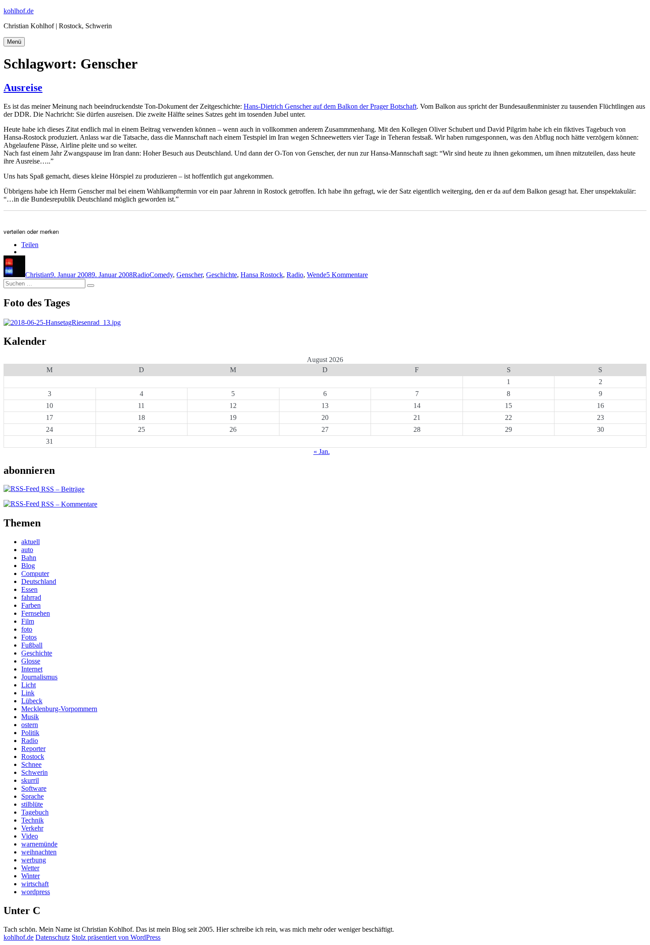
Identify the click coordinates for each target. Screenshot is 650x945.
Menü (14, 41)
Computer (35, 573)
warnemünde (39, 844)
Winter (30, 876)
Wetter (30, 868)
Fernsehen (35, 613)
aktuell (30, 541)
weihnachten (39, 852)
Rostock (32, 756)
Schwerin (34, 772)
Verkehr (32, 828)
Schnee (31, 764)
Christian (37, 274)
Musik (30, 716)
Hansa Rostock (262, 274)
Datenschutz (52, 937)
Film (27, 621)
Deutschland (38, 581)
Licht (28, 685)
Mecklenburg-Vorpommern (59, 709)
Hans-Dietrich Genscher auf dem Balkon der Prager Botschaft (330, 106)
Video (29, 836)
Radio (141, 274)
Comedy (161, 274)
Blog (28, 565)
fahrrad (31, 597)
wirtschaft (35, 884)
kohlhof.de (19, 11)
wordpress (35, 891)
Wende (316, 274)
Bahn (28, 557)
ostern (29, 724)
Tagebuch (35, 812)
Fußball (31, 645)
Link (27, 693)
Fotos (29, 637)
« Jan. (322, 451)
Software (33, 788)
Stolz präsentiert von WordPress (116, 937)
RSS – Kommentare (68, 504)
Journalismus (39, 677)
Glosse (30, 661)
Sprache (32, 796)
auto (27, 549)
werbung (33, 860)
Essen (29, 589)
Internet (31, 669)
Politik (30, 732)
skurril (30, 780)
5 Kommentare (347, 274)
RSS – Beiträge (61, 489)
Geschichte (221, 274)
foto (26, 629)
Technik (32, 820)
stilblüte (32, 804)
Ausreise (23, 87)
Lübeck (31, 701)
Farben (31, 605)
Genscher (189, 274)
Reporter (33, 748)
